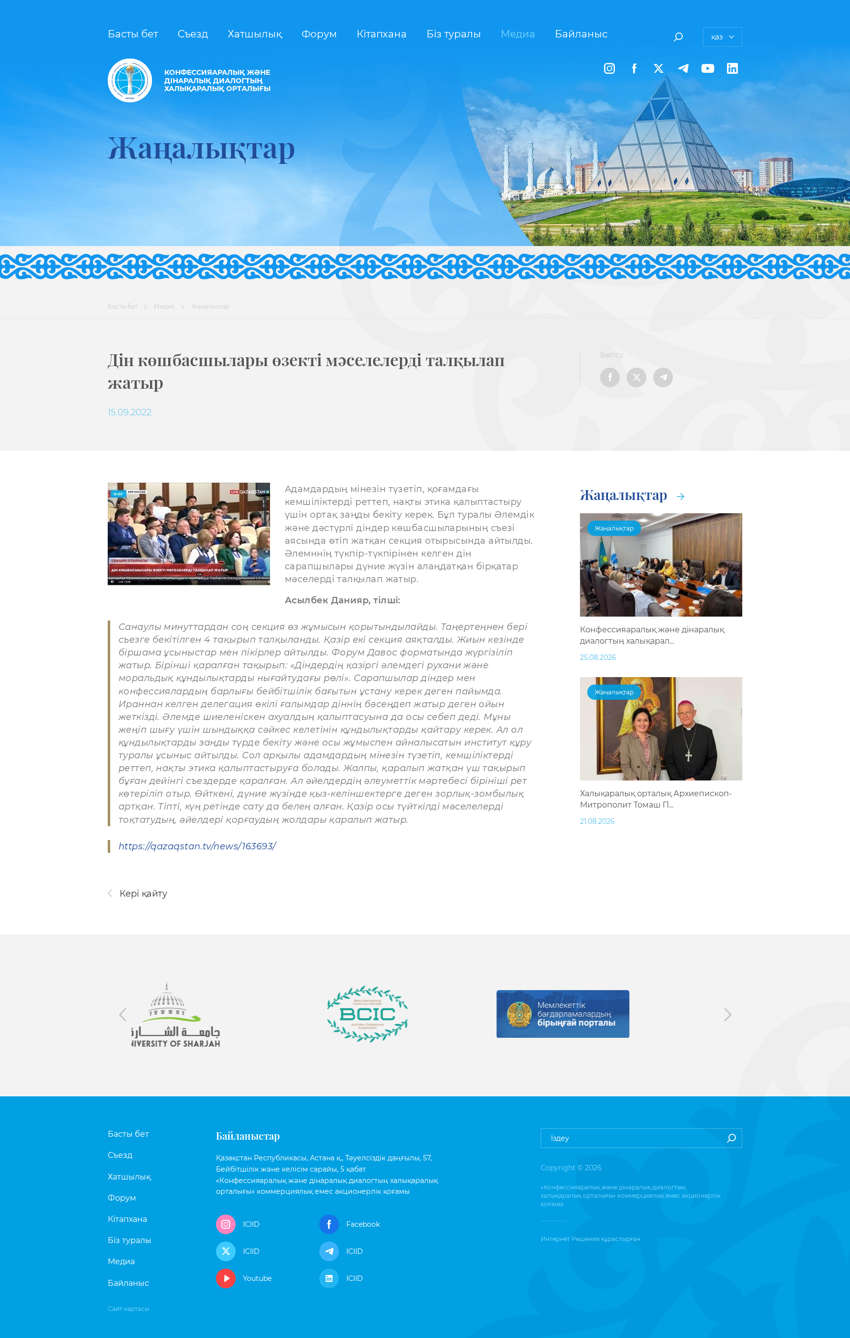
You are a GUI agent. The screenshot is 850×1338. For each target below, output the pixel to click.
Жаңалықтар (625, 494)
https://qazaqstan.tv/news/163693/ (197, 846)
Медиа (518, 34)
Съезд (193, 34)
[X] (658, 68)
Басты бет (133, 34)
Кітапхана (382, 34)
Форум (319, 34)
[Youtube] (708, 68)
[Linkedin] (732, 68)
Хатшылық (255, 34)
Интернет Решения (570, 1239)
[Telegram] (683, 68)
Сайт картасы (128, 1308)
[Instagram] (609, 68)
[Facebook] (634, 68)
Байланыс (581, 34)
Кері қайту (142, 893)
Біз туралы (453, 34)
